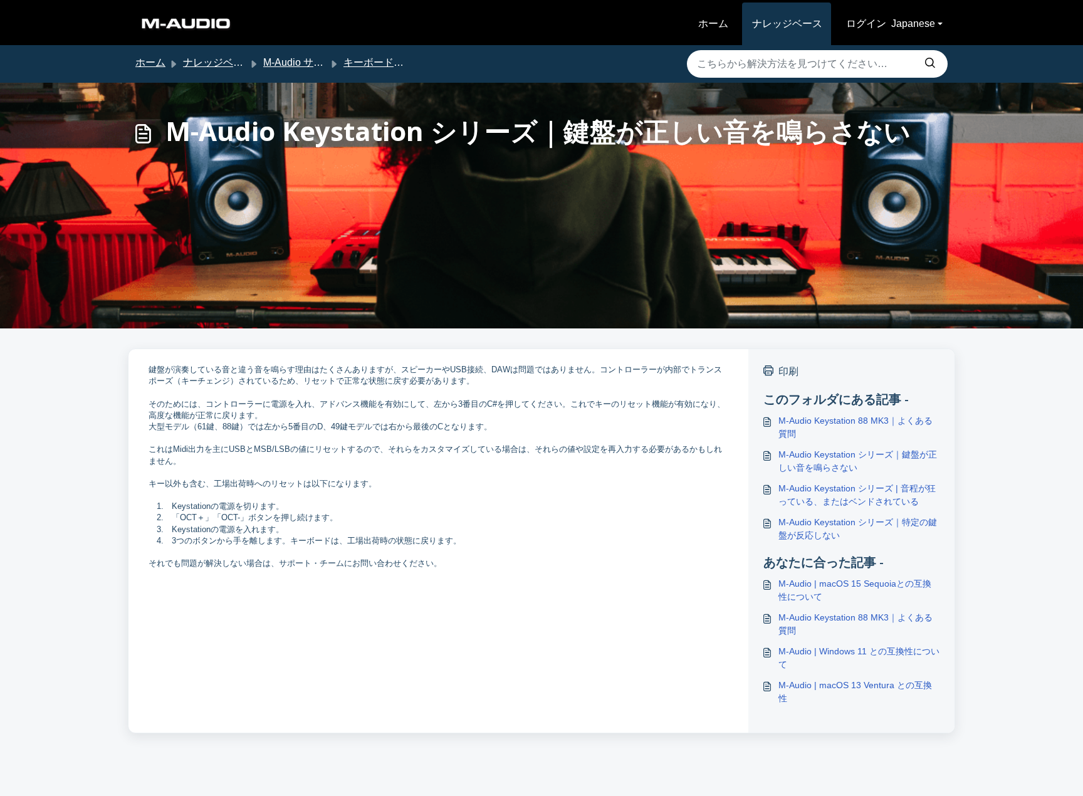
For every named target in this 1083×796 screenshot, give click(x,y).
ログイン (866, 23)
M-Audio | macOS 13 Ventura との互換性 (855, 691)
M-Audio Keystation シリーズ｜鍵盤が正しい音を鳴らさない (857, 461)
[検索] (930, 64)
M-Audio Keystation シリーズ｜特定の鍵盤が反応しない (857, 528)
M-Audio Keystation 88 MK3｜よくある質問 (855, 427)
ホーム (713, 23)
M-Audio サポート (303, 62)
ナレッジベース (787, 23)
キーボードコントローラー (403, 62)
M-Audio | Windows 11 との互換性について (858, 657)
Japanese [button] (913, 23)
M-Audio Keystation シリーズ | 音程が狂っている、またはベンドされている (857, 494)
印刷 (788, 371)
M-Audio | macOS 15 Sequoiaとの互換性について (854, 590)
